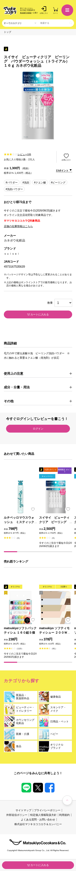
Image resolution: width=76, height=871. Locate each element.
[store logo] (10, 10)
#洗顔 (25, 182)
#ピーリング (58, 182)
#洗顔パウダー (14, 189)
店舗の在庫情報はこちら (18, 226)
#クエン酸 (40, 182)
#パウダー (12, 182)
